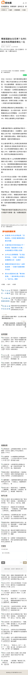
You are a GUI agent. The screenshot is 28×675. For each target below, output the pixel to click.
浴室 (24, 10)
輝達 (3, 284)
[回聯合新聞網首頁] (3, 2)
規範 (3, 562)
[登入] (23, 3)
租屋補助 (17, 10)
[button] (26, 3)
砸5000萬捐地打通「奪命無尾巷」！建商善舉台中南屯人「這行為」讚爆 (15, 276)
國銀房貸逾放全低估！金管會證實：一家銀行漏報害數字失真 (15, 266)
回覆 (25, 562)
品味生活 (21, 6)
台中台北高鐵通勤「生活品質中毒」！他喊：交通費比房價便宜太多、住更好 (15, 257)
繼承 (11, 10)
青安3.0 (4, 10)
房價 (14, 284)
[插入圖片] (21, 562)
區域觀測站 (5, 6)
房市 (9, 284)
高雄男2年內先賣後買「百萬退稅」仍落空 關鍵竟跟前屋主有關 (15, 238)
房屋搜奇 (13, 6)
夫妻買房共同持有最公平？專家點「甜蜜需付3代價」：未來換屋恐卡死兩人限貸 (15, 247)
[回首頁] (6, 2)
